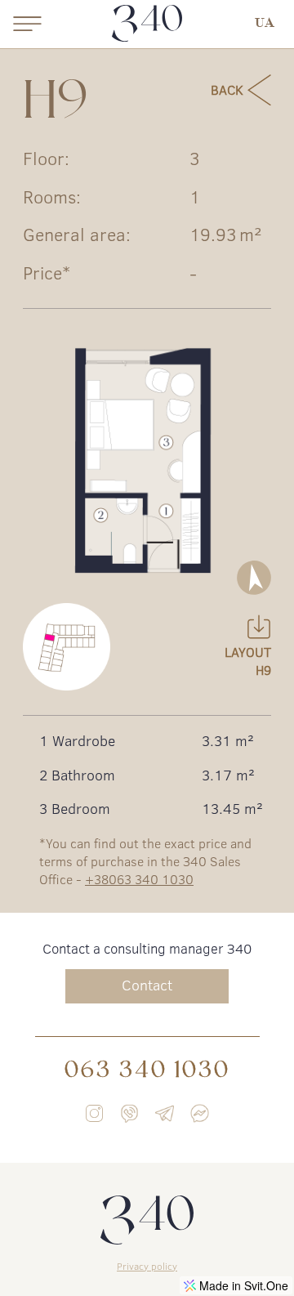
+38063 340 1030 (139, 879)
